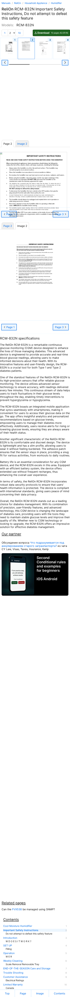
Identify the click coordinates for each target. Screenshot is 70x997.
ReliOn (18, 3)
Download (52, 32)
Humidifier (56, 3)
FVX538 (17, 909)
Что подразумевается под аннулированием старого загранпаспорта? (33, 544)
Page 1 (10, 327)
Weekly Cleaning (12, 960)
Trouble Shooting (13, 972)
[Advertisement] (35, 104)
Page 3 (59, 327)
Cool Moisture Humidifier (17, 926)
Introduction (10, 937)
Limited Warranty (13, 984)
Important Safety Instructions (20, 930)
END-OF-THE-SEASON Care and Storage (26, 968)
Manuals (6, 3)
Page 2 (7, 226)
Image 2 (22, 143)
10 (19, 33)
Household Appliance (36, 3)
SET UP (7, 945)
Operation (9, 953)
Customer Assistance (15, 977)
